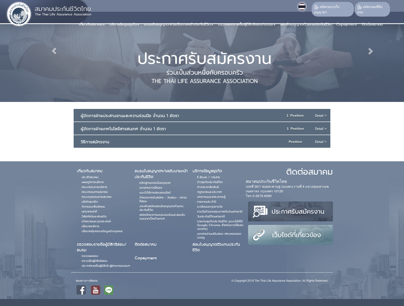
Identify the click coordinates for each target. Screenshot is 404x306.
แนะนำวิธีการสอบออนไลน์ (155, 192)
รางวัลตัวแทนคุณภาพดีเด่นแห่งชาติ (219, 211)
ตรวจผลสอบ (90, 256)
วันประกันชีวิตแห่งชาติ (211, 216)
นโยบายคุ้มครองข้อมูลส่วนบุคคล (102, 231)
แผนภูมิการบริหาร (93, 182)
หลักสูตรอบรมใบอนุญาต (155, 182)
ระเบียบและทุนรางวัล (210, 206)
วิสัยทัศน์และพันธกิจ (94, 216)
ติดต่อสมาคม (146, 244)
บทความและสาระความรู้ (211, 196)
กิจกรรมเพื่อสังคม (93, 206)
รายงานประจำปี (206, 201)
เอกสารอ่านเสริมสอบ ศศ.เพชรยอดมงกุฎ (219, 235)
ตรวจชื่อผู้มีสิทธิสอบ (94, 261)
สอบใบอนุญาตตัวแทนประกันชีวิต (216, 247)
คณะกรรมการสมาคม (95, 192)
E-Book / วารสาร (208, 177)
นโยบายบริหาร (90, 226)
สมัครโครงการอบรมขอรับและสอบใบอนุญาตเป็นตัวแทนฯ (162, 216)
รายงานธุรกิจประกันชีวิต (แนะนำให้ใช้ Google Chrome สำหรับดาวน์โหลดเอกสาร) (220, 225)
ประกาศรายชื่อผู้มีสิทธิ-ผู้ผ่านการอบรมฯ (106, 265)
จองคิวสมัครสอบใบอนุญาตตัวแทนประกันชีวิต (161, 208)
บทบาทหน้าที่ (89, 211)
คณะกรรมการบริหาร (94, 187)
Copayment (146, 258)
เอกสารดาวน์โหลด (150, 187)
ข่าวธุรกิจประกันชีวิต (210, 182)
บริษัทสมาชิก (90, 201)
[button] (123, 23)
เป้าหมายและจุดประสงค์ (96, 221)
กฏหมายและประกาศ (209, 192)
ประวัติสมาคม (90, 177)
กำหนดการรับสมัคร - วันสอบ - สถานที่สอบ (163, 199)
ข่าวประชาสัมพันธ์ (208, 187)
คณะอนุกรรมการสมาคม (97, 196)
